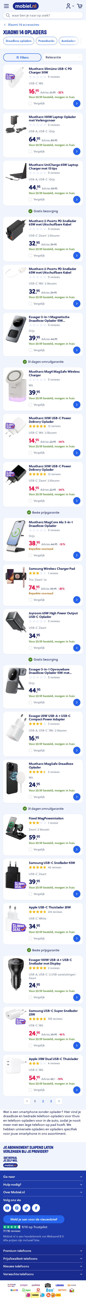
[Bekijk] (76, 103)
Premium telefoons (17, 1251)
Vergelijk (39, 103)
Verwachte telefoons (18, 1274)
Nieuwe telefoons (16, 1266)
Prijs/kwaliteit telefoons (20, 1259)
